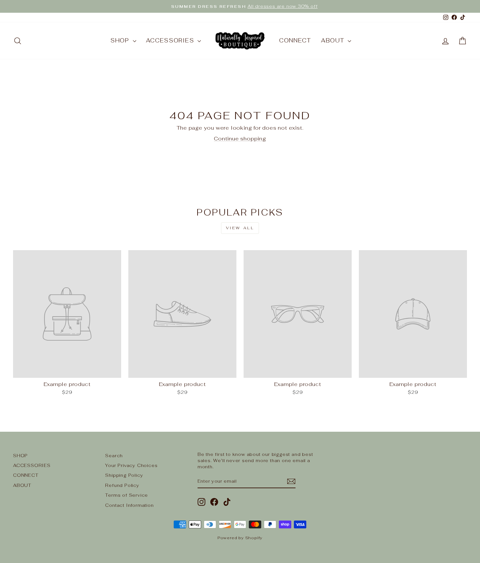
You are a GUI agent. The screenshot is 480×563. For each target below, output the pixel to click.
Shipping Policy (124, 475)
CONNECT (295, 40)
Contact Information (129, 505)
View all (240, 228)
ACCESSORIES (171, 40)
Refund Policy (122, 485)
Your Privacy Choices (131, 465)
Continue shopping (240, 138)
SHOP (120, 40)
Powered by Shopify (240, 537)
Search (114, 455)
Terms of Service (126, 495)
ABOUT (333, 40)
